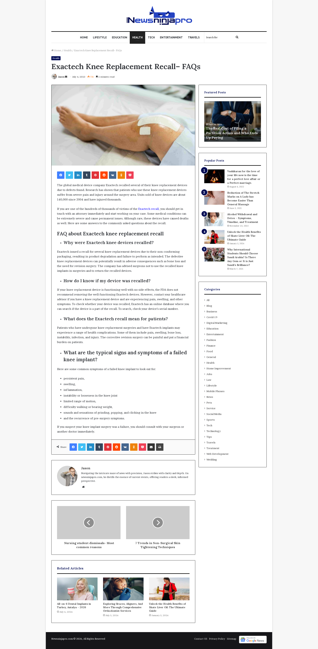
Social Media (213, 414)
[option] (232, 121)
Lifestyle (100, 37)
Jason (61, 76)
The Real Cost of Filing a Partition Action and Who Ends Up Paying (232, 133)
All (207, 300)
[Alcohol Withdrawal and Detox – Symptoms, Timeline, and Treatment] (214, 219)
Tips (209, 436)
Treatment (212, 448)
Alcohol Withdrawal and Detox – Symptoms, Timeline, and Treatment (242, 218)
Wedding (211, 459)
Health (137, 37)
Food (209, 351)
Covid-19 (211, 317)
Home (84, 37)
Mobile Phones (215, 391)
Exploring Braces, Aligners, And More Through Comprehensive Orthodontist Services (123, 607)
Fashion (211, 339)
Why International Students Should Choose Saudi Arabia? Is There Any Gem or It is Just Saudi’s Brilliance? (242, 257)
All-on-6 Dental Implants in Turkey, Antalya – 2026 (74, 605)
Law (208, 379)
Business (211, 311)
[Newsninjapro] (159, 16)
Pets (209, 402)
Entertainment (171, 37)
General (211, 357)
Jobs (209, 374)
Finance (210, 345)
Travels (194, 37)
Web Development (217, 453)
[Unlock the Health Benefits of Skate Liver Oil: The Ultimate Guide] (169, 589)
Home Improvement (218, 368)
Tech (151, 37)
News (209, 396)
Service (210, 408)
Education (119, 37)
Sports (210, 419)
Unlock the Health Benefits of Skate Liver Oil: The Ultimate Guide (167, 607)
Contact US (200, 638)
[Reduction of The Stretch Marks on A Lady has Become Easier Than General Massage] (214, 198)
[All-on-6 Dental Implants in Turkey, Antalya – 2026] (77, 589)
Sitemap (231, 638)
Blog (209, 305)
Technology (213, 431)
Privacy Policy (217, 638)
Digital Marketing (216, 322)
